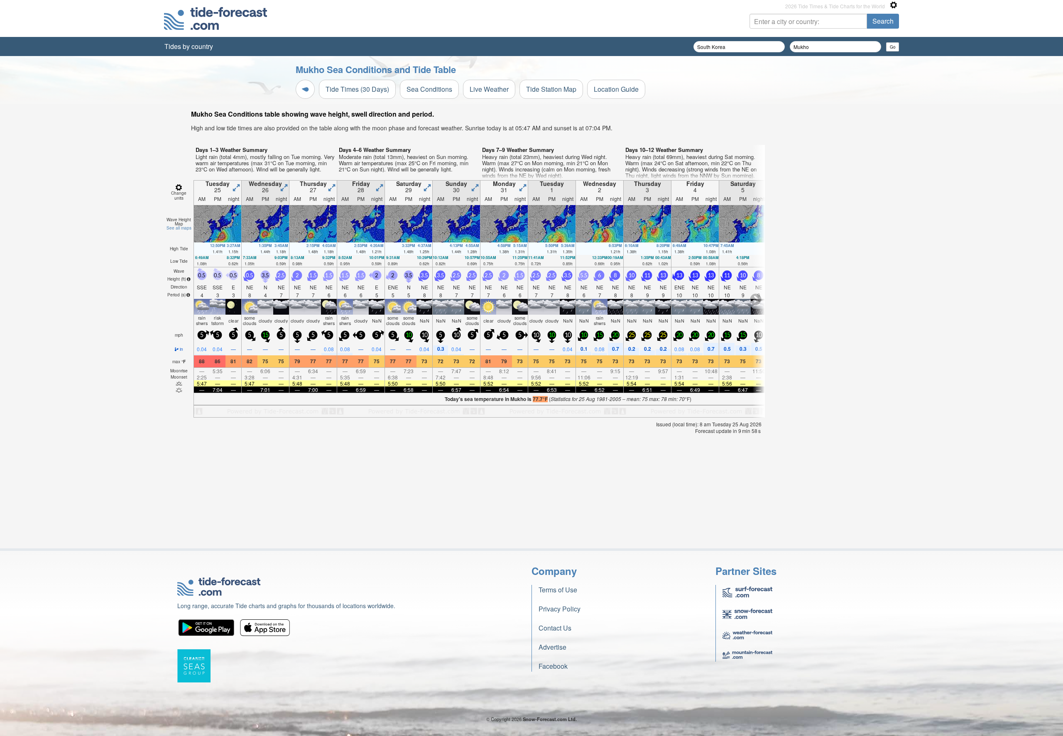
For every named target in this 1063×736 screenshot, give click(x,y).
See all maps (179, 228)
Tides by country (188, 46)
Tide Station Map (551, 89)
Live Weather (489, 89)
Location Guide (616, 89)
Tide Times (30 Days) (357, 89)
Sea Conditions (429, 89)
